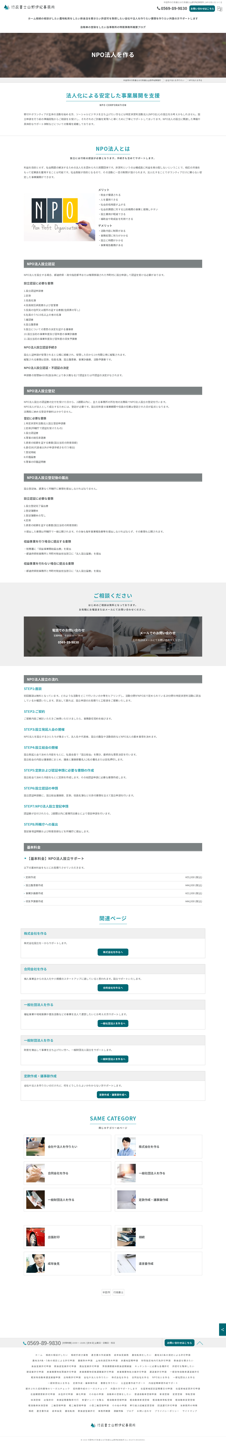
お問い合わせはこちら (202, 8)
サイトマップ (189, 1410)
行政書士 (118, 1292)
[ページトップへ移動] (200, 1343)
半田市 (106, 1292)
